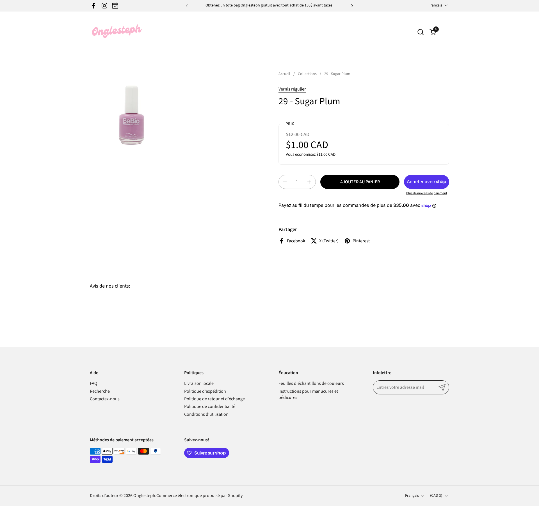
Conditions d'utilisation (206, 414)
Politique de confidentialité (209, 406)
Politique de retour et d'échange (214, 399)
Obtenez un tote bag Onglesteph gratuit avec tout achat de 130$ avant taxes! (269, 5)
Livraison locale (199, 383)
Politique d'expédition (205, 391)
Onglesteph (144, 496)
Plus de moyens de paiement (426, 193)
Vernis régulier (292, 89)
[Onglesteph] (116, 32)
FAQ (93, 383)
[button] (420, 31)
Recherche (100, 391)
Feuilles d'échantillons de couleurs (311, 383)
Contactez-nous (105, 399)
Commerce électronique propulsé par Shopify (199, 496)
